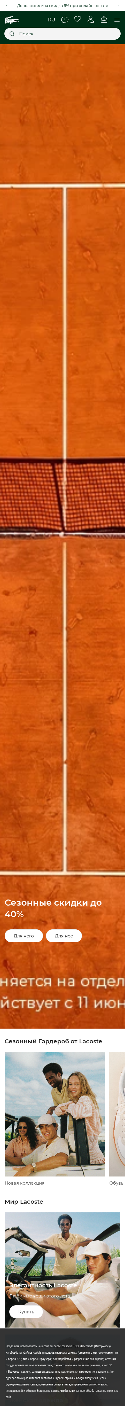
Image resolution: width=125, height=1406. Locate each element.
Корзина (103, 19)
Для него (24, 936)
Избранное (77, 19)
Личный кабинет (90, 19)
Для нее (64, 936)
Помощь (64, 20)
